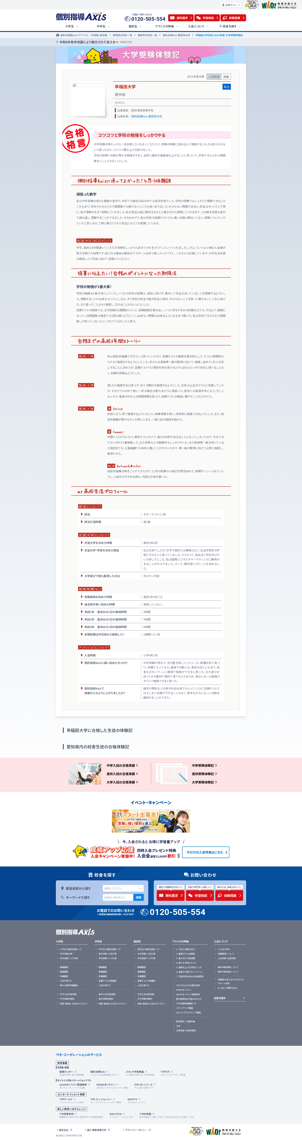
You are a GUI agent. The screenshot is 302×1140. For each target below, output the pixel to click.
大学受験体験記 (203, 782)
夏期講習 (64, 971)
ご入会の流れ (224, 949)
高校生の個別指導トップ (148, 949)
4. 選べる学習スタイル (186, 962)
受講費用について (226, 953)
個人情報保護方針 (97, 1130)
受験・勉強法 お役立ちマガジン (74, 1003)
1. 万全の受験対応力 (185, 949)
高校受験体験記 (203, 773)
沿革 (178, 1026)
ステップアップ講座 (184, 1008)
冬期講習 (64, 976)
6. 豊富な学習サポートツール (189, 971)
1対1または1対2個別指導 (188, 985)
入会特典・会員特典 (227, 958)
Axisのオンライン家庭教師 (188, 994)
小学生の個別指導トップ (71, 949)
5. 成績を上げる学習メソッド (189, 967)
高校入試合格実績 (107, 994)
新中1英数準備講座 (69, 985)
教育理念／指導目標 (185, 1021)
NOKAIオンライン (184, 989)
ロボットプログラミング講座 (188, 1012)
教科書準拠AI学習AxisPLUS (188, 998)
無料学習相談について (228, 971)
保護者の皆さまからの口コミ (231, 979)
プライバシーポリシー (136, 1130)
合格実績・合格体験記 (186, 1030)
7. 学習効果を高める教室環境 (189, 976)
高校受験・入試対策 (107, 953)
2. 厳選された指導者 (185, 953)
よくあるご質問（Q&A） (228, 987)
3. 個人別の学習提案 (185, 958)
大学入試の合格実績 (121, 782)
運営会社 (64, 1130)
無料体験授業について (228, 967)
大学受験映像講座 (184, 1003)
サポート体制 (224, 983)
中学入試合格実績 (68, 994)
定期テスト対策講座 (108, 980)
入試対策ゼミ (66, 980)
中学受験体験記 (203, 765)
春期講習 (64, 967)
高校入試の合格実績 (121, 773)
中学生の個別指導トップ (109, 949)
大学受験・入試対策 (146, 953)
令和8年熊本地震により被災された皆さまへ (95, 42)
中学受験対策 (66, 953)
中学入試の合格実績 (121, 765)
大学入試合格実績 (145, 994)
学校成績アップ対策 (69, 958)
